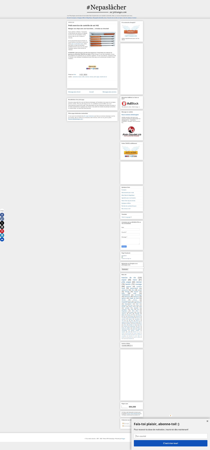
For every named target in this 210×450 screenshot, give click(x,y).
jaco (132, 305)
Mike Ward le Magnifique (128, 195)
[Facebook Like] (2, 219)
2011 (132, 320)
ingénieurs (124, 305)
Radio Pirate (132, 306)
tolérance (136, 296)
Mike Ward (135, 310)
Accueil (91, 92)
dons (124, 316)
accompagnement (126, 301)
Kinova (135, 299)
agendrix (134, 334)
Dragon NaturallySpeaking (133, 413)
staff (134, 293)
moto (123, 317)
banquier (140, 315)
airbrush (140, 323)
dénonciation (134, 288)
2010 (130, 313)
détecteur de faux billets (134, 335)
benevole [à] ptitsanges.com (75, 119)
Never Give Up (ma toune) (128, 200)
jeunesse (138, 316)
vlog (138, 312)
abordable (132, 317)
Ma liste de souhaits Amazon (129, 206)
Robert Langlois (137, 333)
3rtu (139, 331)
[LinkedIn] (2, 235)
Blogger (123, 438)
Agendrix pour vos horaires (129, 198)
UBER (123, 334)
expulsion (124, 322)
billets (123, 315)
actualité (127, 308)
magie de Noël (134, 298)
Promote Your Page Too (126, 258)
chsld (140, 324)
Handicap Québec (126, 329)
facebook (125, 326)
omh (123, 320)
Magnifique (124, 310)
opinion (124, 298)
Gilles (134, 315)
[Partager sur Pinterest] (86, 74)
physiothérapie (134, 322)
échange (137, 313)
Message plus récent (74, 92)
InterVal (124, 299)
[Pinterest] (2, 231)
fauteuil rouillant (135, 330)
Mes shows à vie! (126, 208)
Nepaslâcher (124, 255)
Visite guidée (128, 334)
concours (136, 301)
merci (135, 280)
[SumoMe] (2, 239)
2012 (139, 326)
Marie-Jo (138, 320)
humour (91, 76)
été (138, 309)
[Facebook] (2, 215)
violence (124, 313)
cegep (138, 329)
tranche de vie (103, 76)
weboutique (132, 326)
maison (130, 319)
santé (129, 331)
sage (127, 317)
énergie (127, 291)
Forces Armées (136, 327)
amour (124, 324)
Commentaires (127, 426)
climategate (124, 330)
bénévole (127, 296)
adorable (136, 308)
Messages (126, 423)
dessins (138, 317)
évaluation (130, 338)
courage (138, 284)
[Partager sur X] (83, 74)
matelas (123, 331)
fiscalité (123, 306)
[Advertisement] (92, 84)
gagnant (128, 286)
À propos (124, 189)
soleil (132, 309)
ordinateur (124, 309)
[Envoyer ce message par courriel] (80, 74)
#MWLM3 (134, 331)
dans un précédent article (77, 43)
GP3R (123, 333)
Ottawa (134, 323)
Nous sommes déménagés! (130, 114)
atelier (133, 329)
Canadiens (128, 323)
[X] (2, 223)
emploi (132, 312)
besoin (80, 76)
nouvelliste (137, 319)
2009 (140, 306)
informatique (131, 316)
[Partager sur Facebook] (85, 74)
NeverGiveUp (129, 333)
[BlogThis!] (82, 74)
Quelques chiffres (126, 203)
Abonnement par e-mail (128, 192)
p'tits (84, 116)
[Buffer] (2, 227)
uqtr (127, 320)
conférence (124, 302)
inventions (124, 312)
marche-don (129, 337)
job (128, 322)
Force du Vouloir (126, 327)
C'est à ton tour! (170, 443)
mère (123, 338)
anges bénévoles (90, 116)
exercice (87, 76)
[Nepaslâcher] (122, 257)
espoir (124, 280)
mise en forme (137, 337)
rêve (133, 290)
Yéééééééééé (126, 295)
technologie (138, 295)
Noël (137, 304)
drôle (83, 76)
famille (132, 302)
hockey (129, 315)
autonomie (75, 76)
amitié (140, 290)
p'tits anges (96, 76)
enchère (123, 337)
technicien (139, 302)
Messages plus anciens (109, 92)
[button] (170, 424)
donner (139, 282)
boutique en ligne (133, 324)
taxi (126, 338)
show (137, 305)
